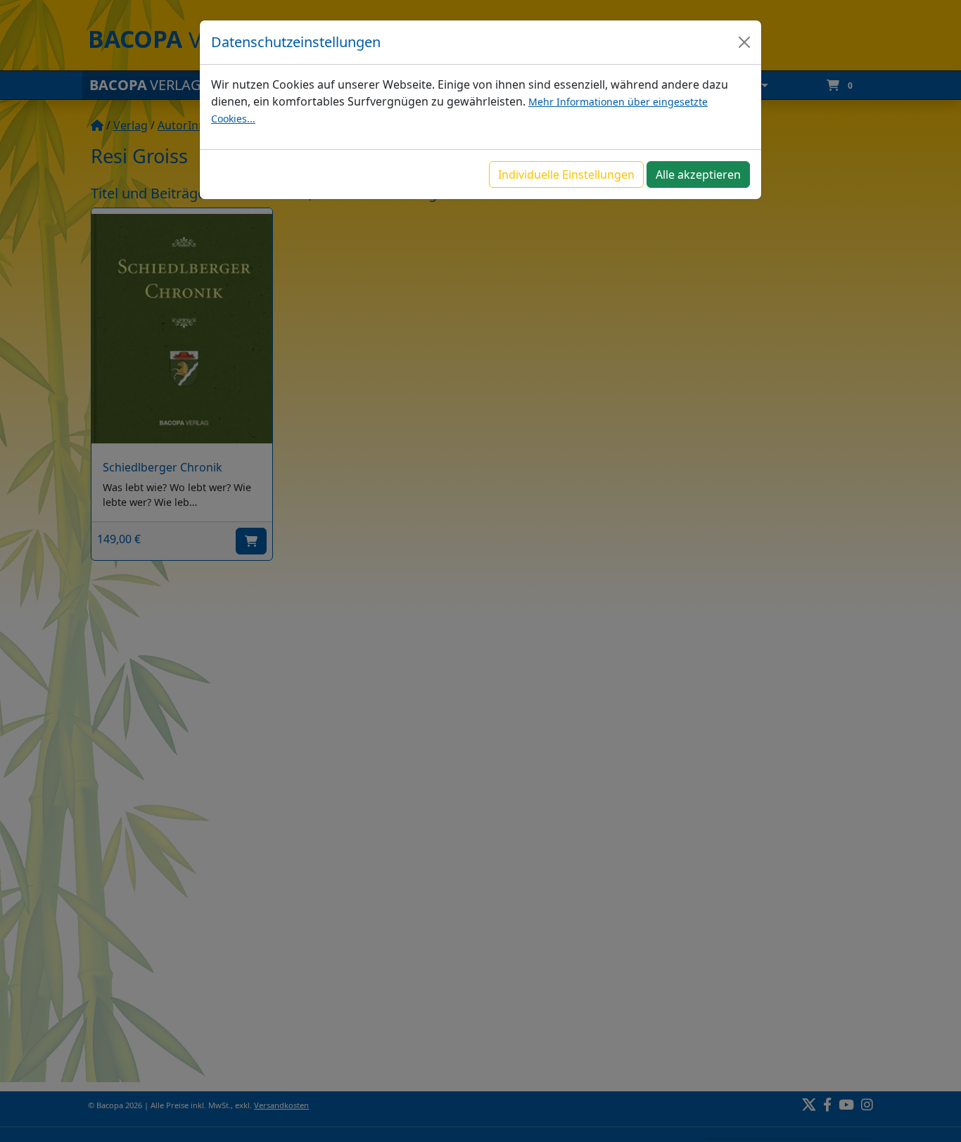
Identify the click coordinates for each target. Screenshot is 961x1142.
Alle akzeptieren (698, 174)
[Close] (744, 42)
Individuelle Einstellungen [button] (566, 174)
